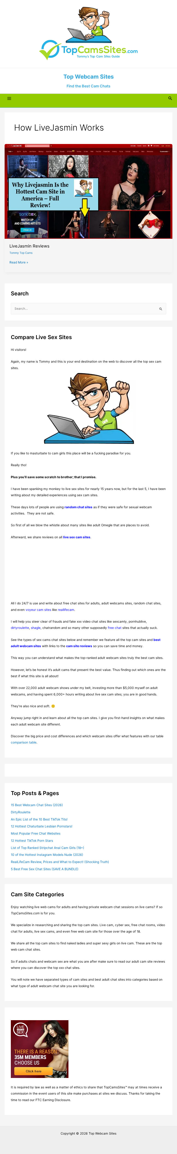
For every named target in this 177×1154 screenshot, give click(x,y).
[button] (170, 98)
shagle (36, 628)
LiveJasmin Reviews (29, 245)
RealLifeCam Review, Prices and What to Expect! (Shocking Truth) (60, 862)
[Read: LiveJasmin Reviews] (88, 191)
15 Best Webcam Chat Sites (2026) (37, 805)
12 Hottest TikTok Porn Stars (32, 840)
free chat (114, 628)
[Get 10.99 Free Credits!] (39, 1048)
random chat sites (78, 507)
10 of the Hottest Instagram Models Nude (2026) (47, 855)
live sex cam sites (76, 537)
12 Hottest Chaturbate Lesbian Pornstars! (41, 826)
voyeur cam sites (38, 610)
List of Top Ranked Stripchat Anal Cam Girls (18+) (47, 848)
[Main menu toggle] (9, 98)
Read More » (18, 262)
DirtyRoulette (20, 812)
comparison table (23, 742)
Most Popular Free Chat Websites (35, 833)
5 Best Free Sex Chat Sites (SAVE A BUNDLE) (44, 869)
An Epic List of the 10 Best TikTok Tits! (39, 819)
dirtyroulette (20, 628)
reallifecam (66, 610)
